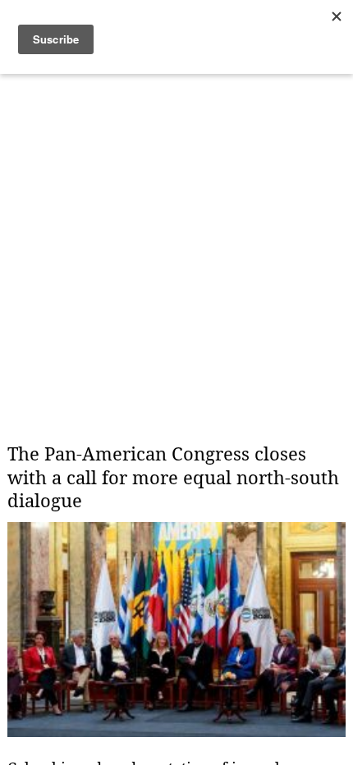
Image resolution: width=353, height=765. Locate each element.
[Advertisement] (176, 242)
